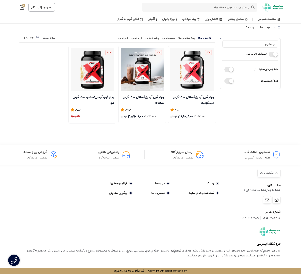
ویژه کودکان (189, 19)
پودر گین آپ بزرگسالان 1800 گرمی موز (93, 99)
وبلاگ (210, 183)
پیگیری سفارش (118, 193)
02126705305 (272, 218)
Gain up (250, 27)
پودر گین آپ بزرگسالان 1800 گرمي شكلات (143, 99)
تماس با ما (157, 193)
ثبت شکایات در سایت (201, 193)
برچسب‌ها (266, 27)
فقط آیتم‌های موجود (257, 54)
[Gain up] (269, 231)
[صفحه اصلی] (279, 27)
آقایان (151, 19)
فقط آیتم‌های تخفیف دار (266, 69)
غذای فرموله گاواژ (128, 19)
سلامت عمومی (267, 19)
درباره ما (159, 183)
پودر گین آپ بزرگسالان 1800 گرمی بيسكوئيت (193, 99)
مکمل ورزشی (235, 19)
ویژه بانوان (168, 19)
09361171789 (250, 218)
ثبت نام (36, 7)
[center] (253, 7)
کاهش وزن (211, 19)
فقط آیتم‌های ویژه (269, 81)
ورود (45, 7)
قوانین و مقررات (117, 183)
